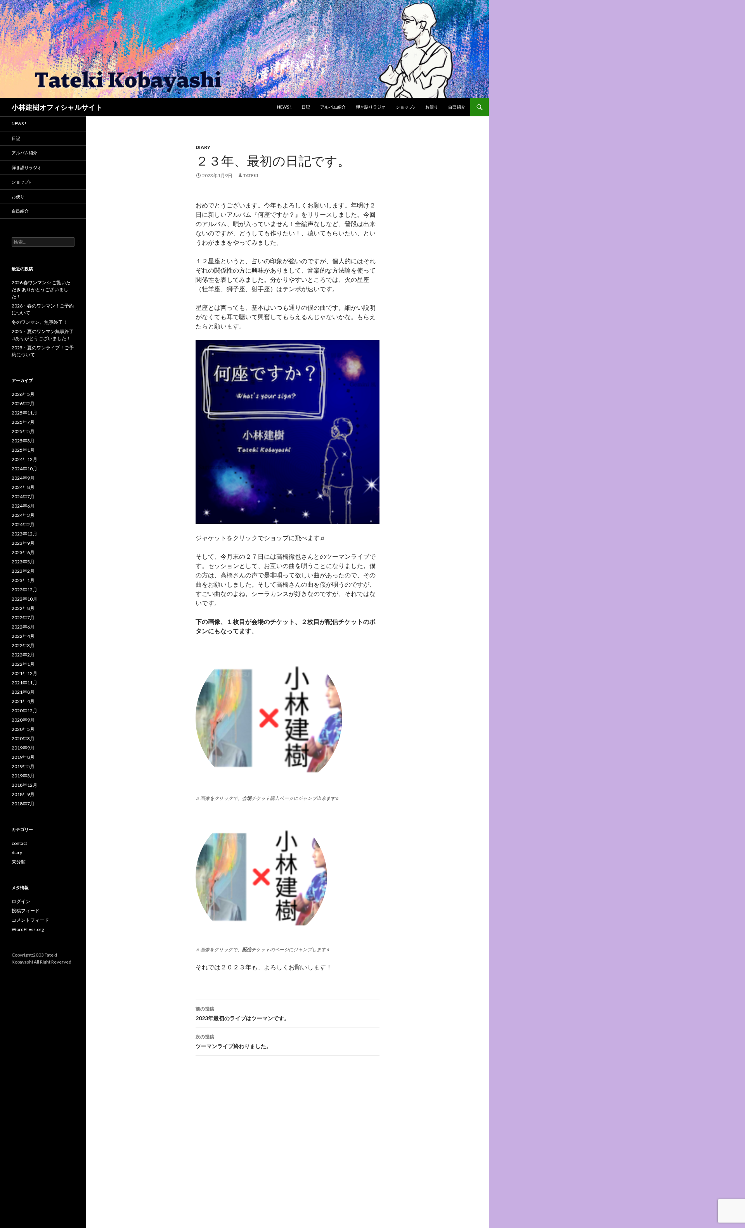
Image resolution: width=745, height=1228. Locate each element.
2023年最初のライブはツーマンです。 (242, 1013)
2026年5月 (23, 394)
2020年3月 (23, 738)
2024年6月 (23, 506)
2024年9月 (23, 478)
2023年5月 (23, 562)
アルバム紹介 (333, 106)
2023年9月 (23, 543)
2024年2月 (23, 524)
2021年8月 (23, 692)
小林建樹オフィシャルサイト (57, 107)
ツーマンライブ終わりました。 (234, 1041)
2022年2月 (23, 655)
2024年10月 (24, 469)
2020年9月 (23, 720)
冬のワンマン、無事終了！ (40, 322)
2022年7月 (23, 617)
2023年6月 (23, 552)
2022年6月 (23, 627)
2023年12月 (24, 534)
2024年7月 (23, 496)
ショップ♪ (405, 106)
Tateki (250, 175)
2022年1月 (23, 664)
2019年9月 (23, 748)
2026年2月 (23, 403)
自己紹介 (456, 106)
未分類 (19, 862)
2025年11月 (24, 413)
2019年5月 (23, 766)
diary (203, 147)
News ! (284, 106)
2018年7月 (23, 804)
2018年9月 (23, 794)
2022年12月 (24, 589)
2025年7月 (23, 422)
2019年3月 (23, 776)
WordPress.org (28, 929)
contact (19, 843)
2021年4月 (23, 701)
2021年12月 (24, 673)
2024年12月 (24, 459)
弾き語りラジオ (371, 106)
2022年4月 (23, 636)
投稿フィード (26, 911)
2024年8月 (23, 487)
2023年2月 (23, 571)
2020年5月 (23, 729)
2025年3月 (23, 441)
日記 (305, 106)
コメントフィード (30, 920)
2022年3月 (23, 645)
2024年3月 (23, 515)
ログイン (21, 901)
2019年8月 (23, 757)
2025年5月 (23, 431)
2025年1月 (23, 450)
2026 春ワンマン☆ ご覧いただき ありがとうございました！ (41, 289)
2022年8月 (23, 608)
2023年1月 (23, 580)
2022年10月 (24, 599)
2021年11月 (24, 683)
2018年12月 (24, 785)
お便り (431, 106)
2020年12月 (24, 710)
